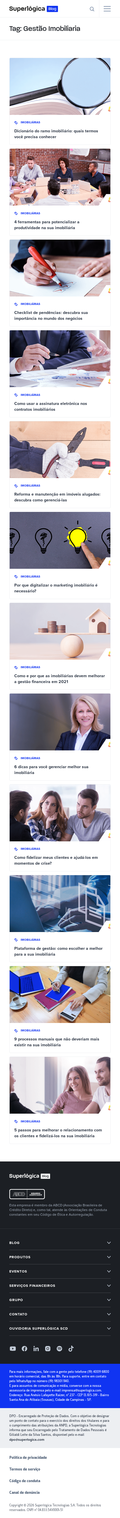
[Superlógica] (33, 9)
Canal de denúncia (24, 1492)
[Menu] (107, 8)
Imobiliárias (30, 122)
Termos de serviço (24, 1469)
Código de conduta (24, 1481)
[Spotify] (59, 1348)
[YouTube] (12, 1348)
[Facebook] (24, 1348)
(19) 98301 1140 (58, 1381)
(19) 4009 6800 (98, 1372)
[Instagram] (47, 1348)
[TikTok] (71, 1348)
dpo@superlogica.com (26, 1440)
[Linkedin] (36, 1348)
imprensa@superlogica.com (81, 1390)
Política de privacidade (28, 1457)
